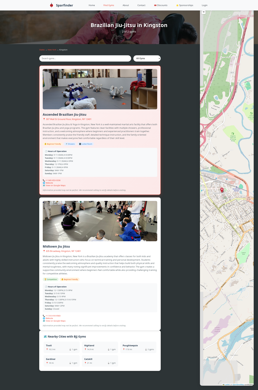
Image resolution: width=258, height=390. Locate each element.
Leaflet (227, 384)
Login (204, 5)
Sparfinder (64, 5)
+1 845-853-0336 (53, 180)
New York (52, 49)
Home (92, 5)
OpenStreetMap (238, 384)
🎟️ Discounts (160, 5)
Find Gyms (108, 5)
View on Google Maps (56, 185)
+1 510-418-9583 (53, 315)
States (42, 49)
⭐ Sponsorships (184, 5)
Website (49, 183)
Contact (141, 5)
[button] (227, 192)
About (126, 5)
